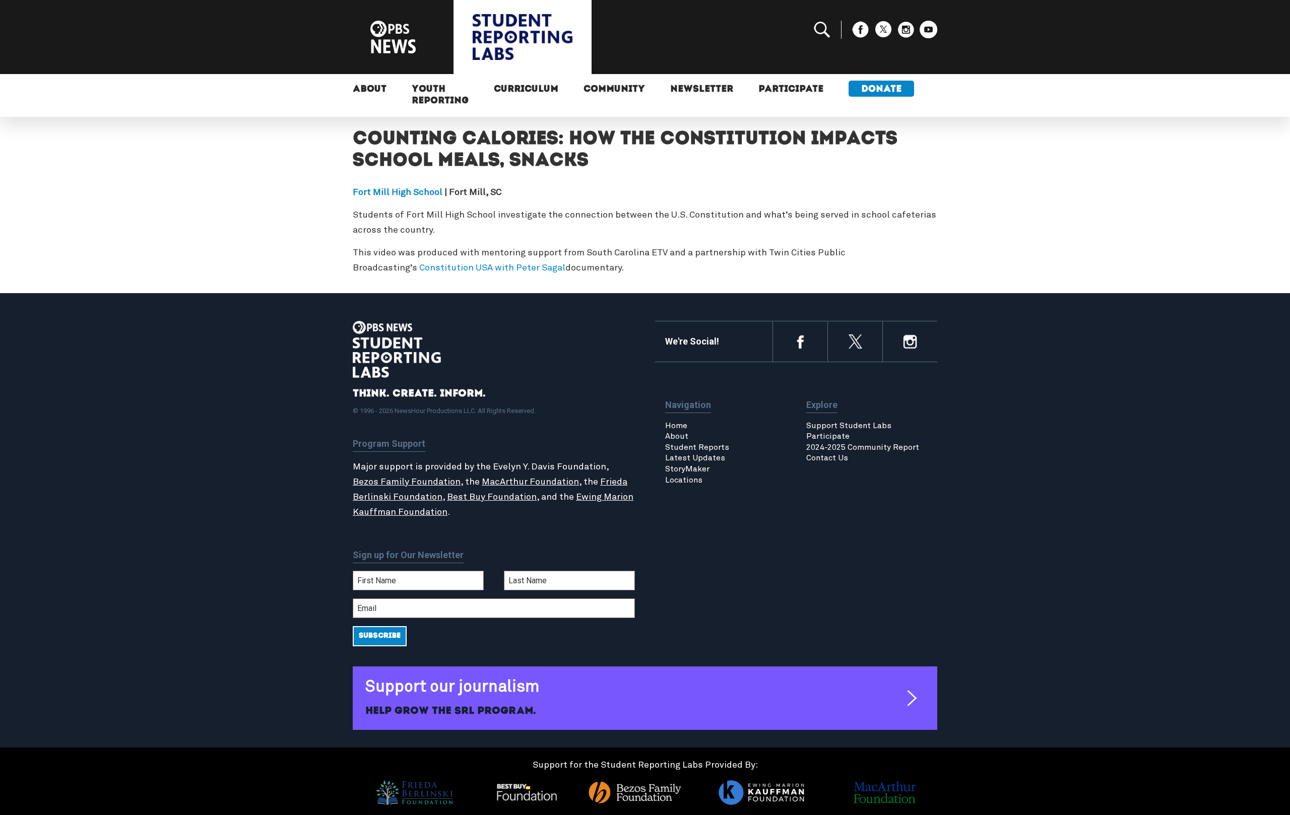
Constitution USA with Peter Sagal (492, 268)
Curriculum (526, 89)
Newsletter (701, 89)
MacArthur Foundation (530, 482)
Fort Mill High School (397, 192)
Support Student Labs (848, 426)
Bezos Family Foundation (407, 482)
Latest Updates (695, 458)
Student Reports (697, 447)
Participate (790, 89)
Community (614, 89)
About (369, 89)
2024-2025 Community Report (862, 447)
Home (676, 426)
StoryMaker (687, 469)
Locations (683, 480)
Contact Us (827, 458)
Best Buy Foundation (492, 497)
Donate (881, 89)
